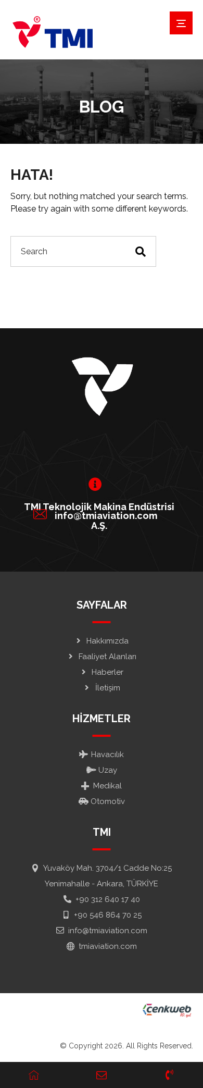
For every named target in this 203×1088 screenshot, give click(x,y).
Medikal (107, 785)
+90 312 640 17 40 (107, 899)
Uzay (107, 770)
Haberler (107, 672)
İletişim (107, 688)
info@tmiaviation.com (107, 930)
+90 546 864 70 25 (108, 915)
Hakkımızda (107, 641)
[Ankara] (52, 32)
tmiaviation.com (108, 946)
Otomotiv (108, 801)
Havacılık (107, 754)
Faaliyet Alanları (107, 656)
